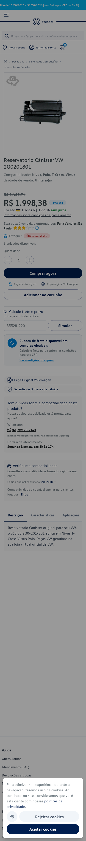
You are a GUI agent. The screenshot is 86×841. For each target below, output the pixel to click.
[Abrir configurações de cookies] (12, 816)
